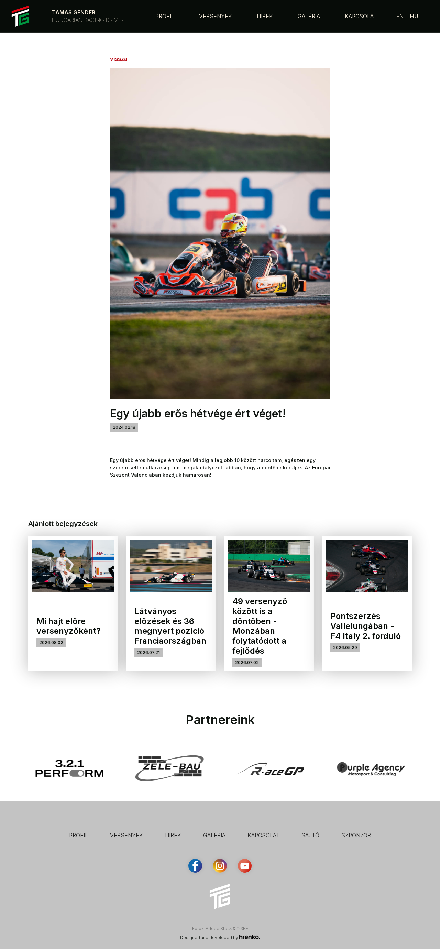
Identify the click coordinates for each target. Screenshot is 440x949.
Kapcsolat (361, 16)
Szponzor (356, 835)
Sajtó (310, 835)
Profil (164, 16)
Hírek (265, 16)
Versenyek (215, 16)
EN (400, 16)
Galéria (309, 16)
